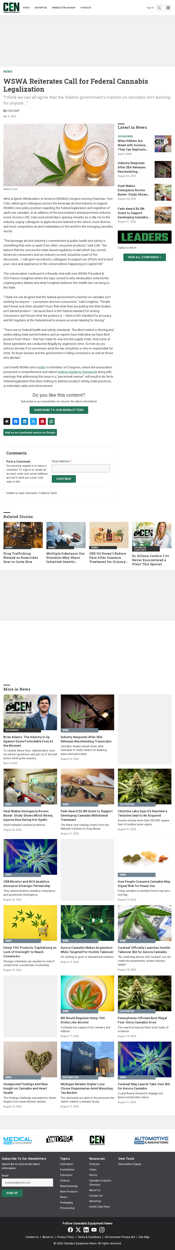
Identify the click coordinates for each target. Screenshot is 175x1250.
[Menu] (168, 7)
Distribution (70, 1077)
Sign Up (12, 1193)
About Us (47, 1237)
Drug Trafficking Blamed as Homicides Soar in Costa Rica (20, 558)
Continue (63, 478)
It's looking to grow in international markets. (87, 957)
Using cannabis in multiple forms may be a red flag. (144, 892)
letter (42, 367)
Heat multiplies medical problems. (24, 825)
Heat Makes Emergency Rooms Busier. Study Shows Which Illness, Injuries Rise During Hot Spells (134, 190)
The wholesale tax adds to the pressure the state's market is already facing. (87, 1099)
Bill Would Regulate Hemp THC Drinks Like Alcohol (83, 1020)
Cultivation (127, 804)
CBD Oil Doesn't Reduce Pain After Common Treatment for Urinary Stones (107, 558)
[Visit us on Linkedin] (86, 1229)
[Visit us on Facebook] (70, 1229)
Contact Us (32, 1237)
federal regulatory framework (77, 372)
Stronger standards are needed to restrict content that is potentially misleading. (29, 963)
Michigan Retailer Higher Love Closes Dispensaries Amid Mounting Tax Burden (87, 1088)
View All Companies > (144, 257)
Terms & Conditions (89, 1237)
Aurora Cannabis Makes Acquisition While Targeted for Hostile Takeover (87, 950)
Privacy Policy (65, 1237)
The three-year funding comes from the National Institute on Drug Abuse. (85, 826)
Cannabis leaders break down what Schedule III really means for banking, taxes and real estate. (84, 750)
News (7, 71)
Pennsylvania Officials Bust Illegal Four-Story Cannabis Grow (142, 1020)
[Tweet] (33, 421)
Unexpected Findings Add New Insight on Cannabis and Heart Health (25, 1088)
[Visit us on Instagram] (101, 1229)
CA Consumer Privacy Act (120, 1237)
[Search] (159, 7)
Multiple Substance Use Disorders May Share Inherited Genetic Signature (65, 558)
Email (5, 1175)
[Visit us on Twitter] (78, 1229)
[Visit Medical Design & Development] (18, 1140)
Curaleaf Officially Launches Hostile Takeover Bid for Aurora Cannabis (144, 950)
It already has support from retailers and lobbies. (85, 1029)
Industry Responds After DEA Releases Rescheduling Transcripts (132, 167)
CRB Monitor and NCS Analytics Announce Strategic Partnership (26, 884)
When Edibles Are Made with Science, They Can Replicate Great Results (132, 145)
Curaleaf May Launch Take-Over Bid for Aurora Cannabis (144, 1086)
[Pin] (42, 421)
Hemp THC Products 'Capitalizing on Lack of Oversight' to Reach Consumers (30, 952)
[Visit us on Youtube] (94, 1229)
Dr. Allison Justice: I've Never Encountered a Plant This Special (150, 560)
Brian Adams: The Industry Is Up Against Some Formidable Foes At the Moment (28, 741)
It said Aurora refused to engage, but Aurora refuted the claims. (140, 1095)
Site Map (144, 1237)
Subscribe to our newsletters (58, 410)
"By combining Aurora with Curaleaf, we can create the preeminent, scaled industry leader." (144, 960)
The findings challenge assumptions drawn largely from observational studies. (29, 1099)
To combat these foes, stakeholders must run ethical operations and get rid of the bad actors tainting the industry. (30, 754)
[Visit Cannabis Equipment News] (97, 1140)
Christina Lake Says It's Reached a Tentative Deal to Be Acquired (142, 813)
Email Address (62, 461)
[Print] (6, 421)
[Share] (15, 421)
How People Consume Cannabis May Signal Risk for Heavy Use (144, 884)
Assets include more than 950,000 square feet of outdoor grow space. (143, 822)
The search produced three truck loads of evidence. (143, 1029)
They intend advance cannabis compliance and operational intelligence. (29, 892)
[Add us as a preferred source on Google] (51, 421)
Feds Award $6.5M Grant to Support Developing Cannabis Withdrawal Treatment (134, 213)
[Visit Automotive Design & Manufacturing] (151, 1140)
